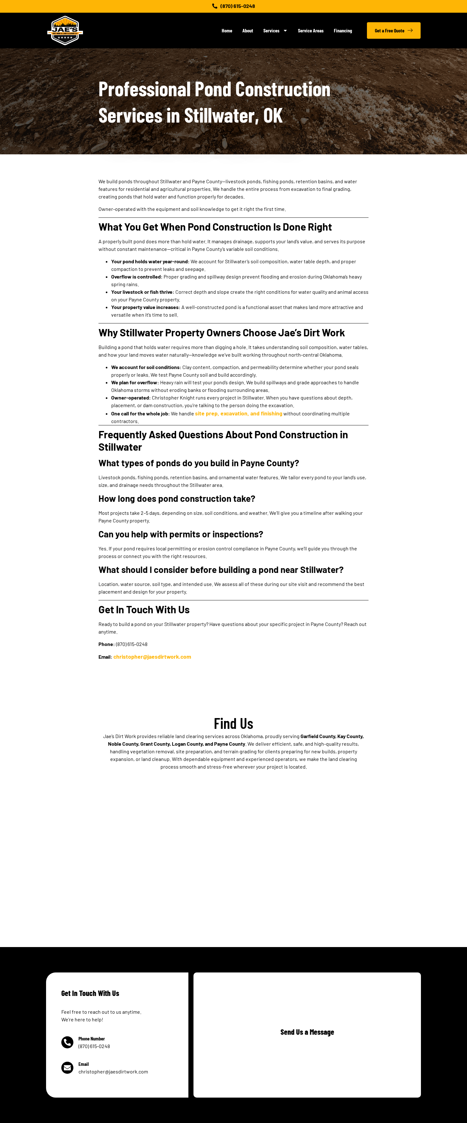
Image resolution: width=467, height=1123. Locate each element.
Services (271, 30)
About (247, 30)
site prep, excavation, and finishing (238, 413)
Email (83, 1064)
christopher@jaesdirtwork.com (152, 656)
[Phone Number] (67, 1042)
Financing (343, 30)
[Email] (67, 1068)
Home (227, 30)
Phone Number (91, 1038)
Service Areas (311, 30)
